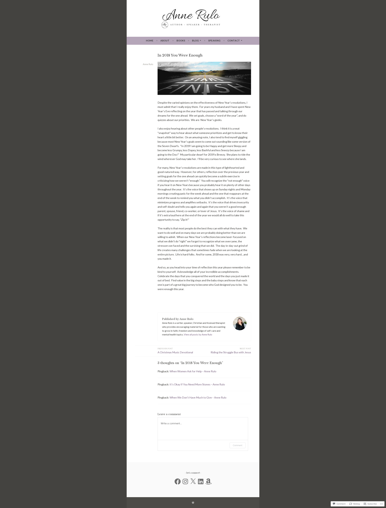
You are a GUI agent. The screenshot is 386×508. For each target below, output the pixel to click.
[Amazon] (208, 481)
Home (149, 40)
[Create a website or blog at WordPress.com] (193, 502)
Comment (237, 445)
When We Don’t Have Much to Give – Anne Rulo (198, 397)
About (164, 40)
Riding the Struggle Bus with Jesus (231, 351)
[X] (193, 481)
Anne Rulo (148, 64)
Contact (234, 40)
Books (181, 40)
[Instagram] (185, 481)
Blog (195, 40)
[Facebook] (177, 481)
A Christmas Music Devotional (175, 351)
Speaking (214, 40)
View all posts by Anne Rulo (198, 334)
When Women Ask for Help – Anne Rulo (193, 371)
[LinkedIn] (200, 481)
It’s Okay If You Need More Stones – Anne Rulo (197, 384)
